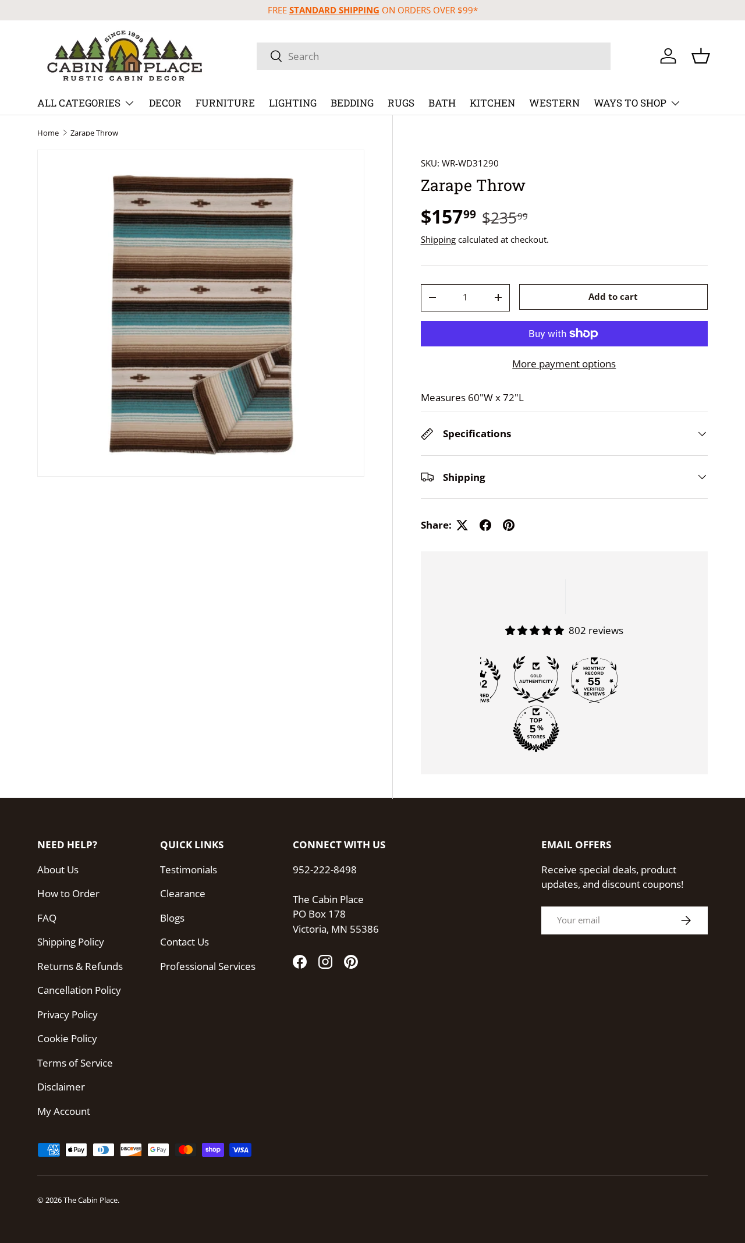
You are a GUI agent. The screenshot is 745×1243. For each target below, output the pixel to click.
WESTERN (554, 102)
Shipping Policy (70, 941)
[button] (701, 56)
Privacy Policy (67, 1014)
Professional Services (208, 966)
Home (48, 133)
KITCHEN (492, 102)
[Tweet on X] (462, 525)
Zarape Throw (94, 133)
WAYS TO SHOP (630, 102)
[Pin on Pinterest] (508, 525)
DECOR (165, 102)
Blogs (172, 918)
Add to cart (613, 296)
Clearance (182, 893)
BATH (442, 102)
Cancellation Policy (79, 990)
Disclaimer (61, 1086)
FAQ (46, 918)
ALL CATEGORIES (78, 102)
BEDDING (352, 102)
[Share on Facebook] (485, 525)
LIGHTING (293, 102)
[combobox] (434, 56)
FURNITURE (225, 102)
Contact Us (184, 941)
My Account (63, 1111)
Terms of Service (75, 1063)
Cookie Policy (67, 1038)
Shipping (438, 239)
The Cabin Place (90, 1200)
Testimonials (188, 869)
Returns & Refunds (80, 966)
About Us (58, 869)
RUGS (401, 102)
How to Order (68, 893)
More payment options (564, 363)
